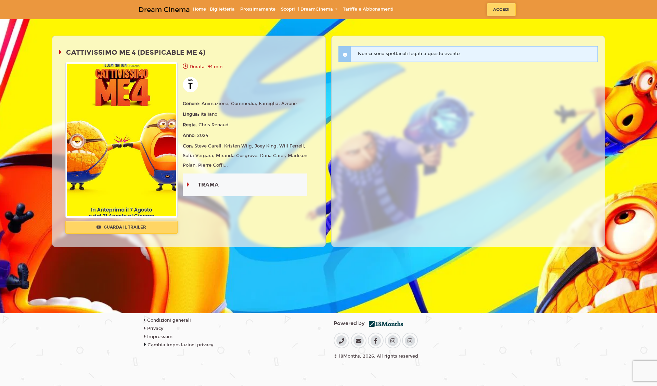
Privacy (154, 328)
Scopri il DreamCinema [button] (307, 9)
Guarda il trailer (124, 227)
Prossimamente (257, 9)
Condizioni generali (168, 320)
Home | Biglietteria (214, 9)
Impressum (159, 336)
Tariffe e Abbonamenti (368, 9)
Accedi (501, 9)
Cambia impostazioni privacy (180, 345)
